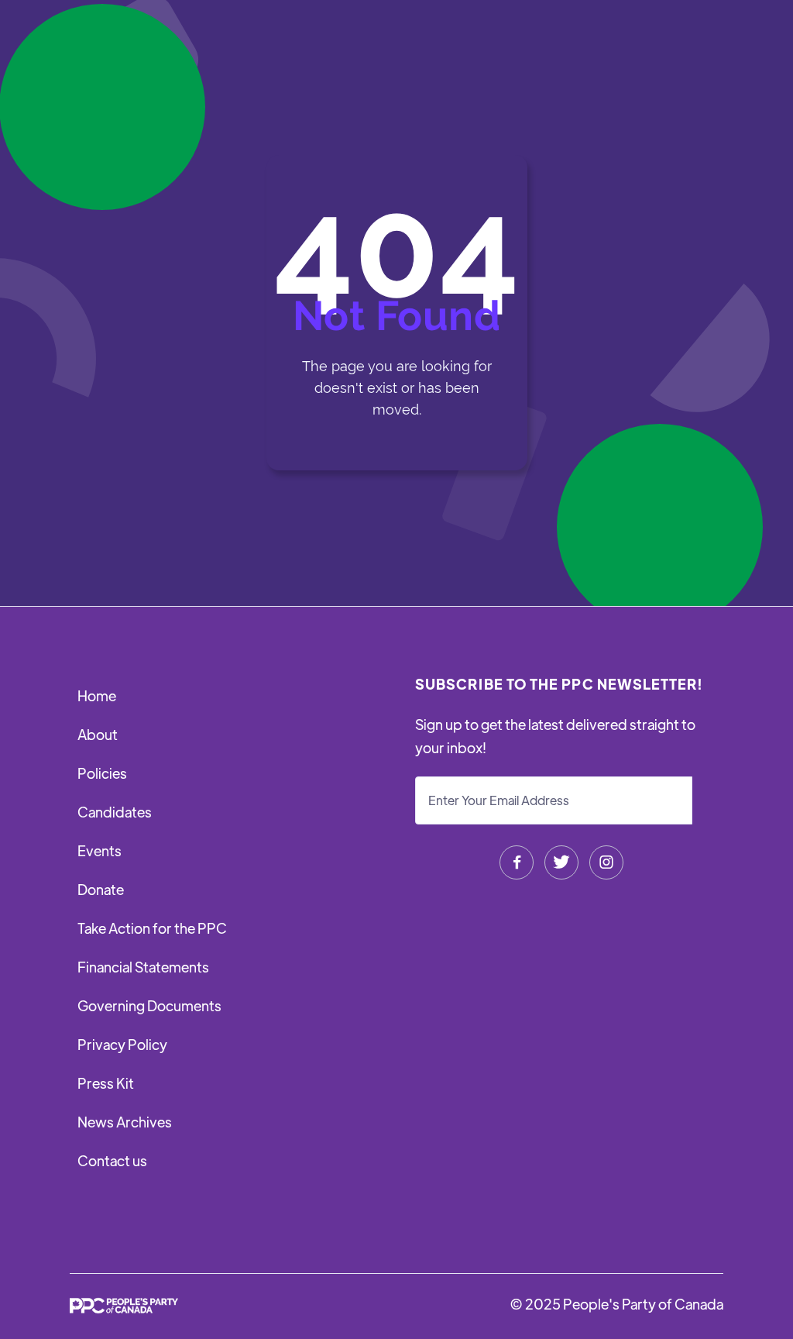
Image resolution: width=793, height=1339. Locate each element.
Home (96, 695)
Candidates (114, 812)
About (97, 734)
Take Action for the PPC (152, 928)
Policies (102, 773)
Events (99, 850)
